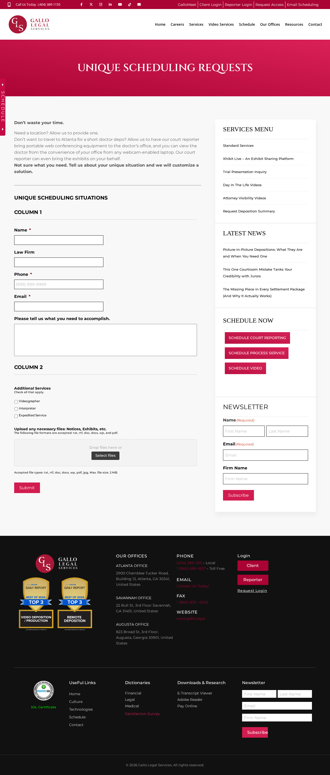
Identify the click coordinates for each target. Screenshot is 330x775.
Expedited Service (32, 415)
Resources (294, 24)
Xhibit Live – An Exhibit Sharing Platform (258, 159)
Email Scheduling (303, 4)
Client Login (210, 4)
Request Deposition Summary (249, 211)
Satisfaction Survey (142, 713)
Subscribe (238, 495)
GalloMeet (187, 4)
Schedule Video (245, 368)
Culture (75, 701)
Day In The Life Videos (242, 185)
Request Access (269, 4)
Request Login (252, 590)
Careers (177, 24)
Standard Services (238, 145)
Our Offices (270, 24)
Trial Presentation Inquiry (245, 172)
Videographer (29, 401)
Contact (315, 24)
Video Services (221, 24)
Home (160, 24)
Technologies (81, 709)
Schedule (247, 24)
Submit (27, 487)
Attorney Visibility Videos (244, 198)
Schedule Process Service (257, 353)
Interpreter (27, 408)
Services (196, 24)
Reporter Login (238, 4)
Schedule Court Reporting (257, 337)
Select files (105, 455)
